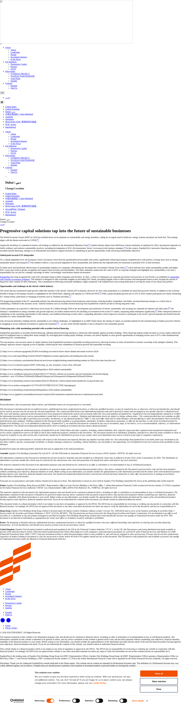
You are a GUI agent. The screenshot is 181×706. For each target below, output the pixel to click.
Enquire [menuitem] (14, 86)
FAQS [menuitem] (13, 69)
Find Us (14, 172)
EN (2, 93)
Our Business (11, 62)
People (13, 139)
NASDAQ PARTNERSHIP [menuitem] (23, 76)
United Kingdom (12, 109)
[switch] (76, 701)
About (8, 47)
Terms (7, 625)
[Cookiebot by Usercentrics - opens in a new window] (17, 701)
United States (10, 107)
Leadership (15, 136)
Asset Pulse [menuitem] (15, 78)
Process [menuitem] (14, 66)
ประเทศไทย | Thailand (15, 209)
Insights (14, 165)
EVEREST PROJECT (20, 158)
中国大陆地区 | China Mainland (19, 114)
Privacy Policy (11, 628)
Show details (138, 701)
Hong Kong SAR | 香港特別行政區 (20, 122)
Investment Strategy (19, 141)
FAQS (13, 153)
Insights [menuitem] (14, 81)
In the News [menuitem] (16, 59)
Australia (9, 117)
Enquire (14, 170)
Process (14, 151)
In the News (16, 143)
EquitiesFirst (5, 277)
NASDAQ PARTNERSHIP (23, 160)
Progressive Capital (19, 148)
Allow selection (159, 681)
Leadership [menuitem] (15, 52)
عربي (7, 97)
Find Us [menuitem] (14, 88)
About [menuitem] (13, 50)
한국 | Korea (10, 124)
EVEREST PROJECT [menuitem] (20, 74)
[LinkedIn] (3, 620)
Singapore (9, 119)
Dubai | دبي (10, 112)
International (10, 127)
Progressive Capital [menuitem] (19, 64)
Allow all (159, 673)
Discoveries (10, 71)
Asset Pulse (15, 163)
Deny (158, 689)
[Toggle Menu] (1, 43)
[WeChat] (8, 620)
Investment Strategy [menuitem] (19, 57)
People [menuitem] (13, 55)
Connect (8, 83)
